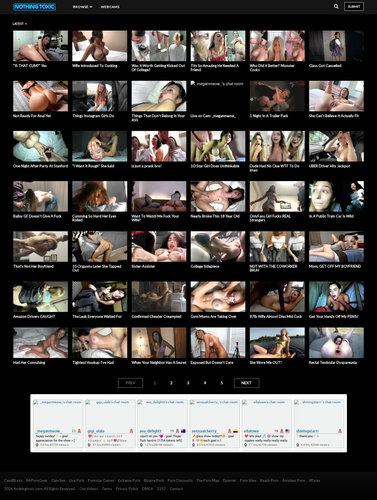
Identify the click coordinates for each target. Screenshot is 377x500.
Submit (354, 6)
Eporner (229, 480)
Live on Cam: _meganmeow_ (213, 116)
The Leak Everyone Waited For (97, 316)
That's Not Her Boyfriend (33, 266)
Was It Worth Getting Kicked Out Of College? (158, 68)
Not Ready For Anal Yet (32, 116)
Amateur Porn (293, 480)
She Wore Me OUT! (266, 362)
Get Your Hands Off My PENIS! (334, 316)
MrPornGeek (36, 480)
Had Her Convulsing (29, 362)
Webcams (110, 7)
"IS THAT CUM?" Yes (30, 66)
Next (246, 382)
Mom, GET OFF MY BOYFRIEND (335, 266)
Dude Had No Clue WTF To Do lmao (274, 168)
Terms (107, 488)
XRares (314, 480)
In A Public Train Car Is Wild (331, 216)
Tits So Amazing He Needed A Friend (215, 68)
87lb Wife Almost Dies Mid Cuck (276, 316)
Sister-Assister (143, 266)
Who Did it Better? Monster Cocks (272, 68)
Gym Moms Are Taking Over (214, 316)
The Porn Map (207, 480)
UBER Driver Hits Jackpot (329, 166)
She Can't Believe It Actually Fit (334, 116)
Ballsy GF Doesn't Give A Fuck (37, 216)
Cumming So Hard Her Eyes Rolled (94, 218)
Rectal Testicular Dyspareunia (333, 362)
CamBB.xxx (13, 480)
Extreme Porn (129, 480)
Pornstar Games (101, 480)
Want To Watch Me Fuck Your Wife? (155, 218)
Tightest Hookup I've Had (93, 362)
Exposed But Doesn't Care (212, 362)
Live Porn (76, 480)
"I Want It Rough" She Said (93, 166)
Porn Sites (248, 480)
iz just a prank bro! (147, 166)
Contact (176, 488)
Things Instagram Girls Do (93, 116)
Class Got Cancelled (325, 66)
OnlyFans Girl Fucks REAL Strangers (270, 218)
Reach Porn (269, 480)
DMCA (147, 488)
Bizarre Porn (154, 480)
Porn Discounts (180, 480)
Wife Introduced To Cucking (94, 66)
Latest (18, 23)
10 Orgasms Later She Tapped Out (96, 268)
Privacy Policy (127, 488)
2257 (161, 488)
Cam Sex (58, 480)
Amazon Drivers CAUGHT (34, 316)
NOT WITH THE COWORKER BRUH (273, 268)
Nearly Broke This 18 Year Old (215, 216)
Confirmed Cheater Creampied (156, 316)
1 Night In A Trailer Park (269, 116)
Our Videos (88, 488)
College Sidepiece (205, 266)
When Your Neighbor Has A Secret (159, 362)
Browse (81, 7)
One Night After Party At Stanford (40, 166)
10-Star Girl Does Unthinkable (215, 166)
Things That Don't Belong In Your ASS (158, 118)
